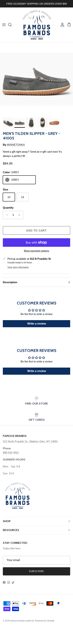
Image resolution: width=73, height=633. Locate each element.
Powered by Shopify (44, 620)
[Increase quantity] (20, 215)
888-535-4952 (11, 452)
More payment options (36, 250)
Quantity (8, 207)
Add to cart (36, 230)
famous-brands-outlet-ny (22, 620)
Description (10, 282)
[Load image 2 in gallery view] (36, 78)
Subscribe (36, 571)
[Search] (12, 25)
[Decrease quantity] (6, 215)
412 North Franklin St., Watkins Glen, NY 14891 (30, 441)
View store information (18, 267)
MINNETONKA (16, 144)
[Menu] (4, 25)
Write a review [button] (36, 323)
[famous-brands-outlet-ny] (36, 24)
